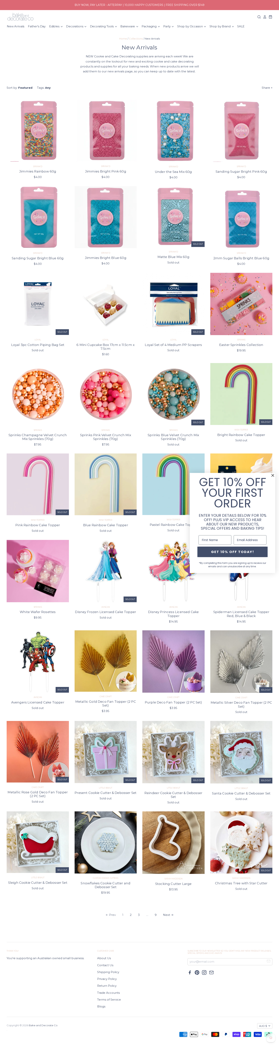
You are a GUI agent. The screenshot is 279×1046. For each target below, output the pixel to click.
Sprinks (241, 340)
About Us (104, 958)
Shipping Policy (108, 972)
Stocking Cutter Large (173, 884)
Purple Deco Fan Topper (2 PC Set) (173, 702)
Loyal (38, 340)
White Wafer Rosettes (38, 612)
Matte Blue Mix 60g (173, 257)
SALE (240, 26)
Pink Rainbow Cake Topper (37, 525)
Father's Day (37, 26)
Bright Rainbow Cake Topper (241, 435)
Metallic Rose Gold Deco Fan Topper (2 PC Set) (38, 794)
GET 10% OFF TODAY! (232, 551)
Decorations (75, 26)
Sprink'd (37, 166)
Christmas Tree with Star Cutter (241, 883)
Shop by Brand (220, 26)
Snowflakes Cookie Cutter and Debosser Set (105, 885)
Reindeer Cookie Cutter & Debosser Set (173, 795)
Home (123, 38)
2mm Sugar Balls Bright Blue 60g (241, 258)
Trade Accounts (108, 993)
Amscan (105, 607)
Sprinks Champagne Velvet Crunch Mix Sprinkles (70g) (38, 437)
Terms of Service (109, 999)
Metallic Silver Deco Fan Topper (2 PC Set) (241, 704)
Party (167, 26)
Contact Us (105, 965)
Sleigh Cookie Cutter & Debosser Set (37, 883)
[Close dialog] (273, 475)
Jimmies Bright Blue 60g (105, 258)
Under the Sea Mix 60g (173, 172)
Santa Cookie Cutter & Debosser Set (241, 793)
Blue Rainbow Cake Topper (105, 525)
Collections (136, 38)
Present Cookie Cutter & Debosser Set (105, 793)
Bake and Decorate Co (43, 1025)
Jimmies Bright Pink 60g (105, 171)
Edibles (54, 26)
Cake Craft (106, 696)
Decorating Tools (102, 26)
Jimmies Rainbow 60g (37, 171)
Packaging (149, 26)
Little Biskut (105, 788)
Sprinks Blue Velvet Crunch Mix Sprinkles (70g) (173, 437)
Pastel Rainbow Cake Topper (173, 525)
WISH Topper (241, 430)
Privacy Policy (107, 979)
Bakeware (128, 26)
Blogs (101, 1006)
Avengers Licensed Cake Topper (37, 702)
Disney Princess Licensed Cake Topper (173, 614)
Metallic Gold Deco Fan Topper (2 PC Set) (105, 703)
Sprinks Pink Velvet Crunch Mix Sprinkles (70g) (105, 437)
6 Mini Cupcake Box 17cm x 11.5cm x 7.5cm (105, 347)
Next (166, 915)
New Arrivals (15, 26)
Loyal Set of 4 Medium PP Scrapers (173, 345)
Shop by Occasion (190, 26)
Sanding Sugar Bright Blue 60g (38, 258)
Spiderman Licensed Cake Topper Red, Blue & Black (241, 614)
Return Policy (107, 985)
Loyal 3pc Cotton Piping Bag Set (37, 345)
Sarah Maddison (173, 878)
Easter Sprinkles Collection (241, 345)
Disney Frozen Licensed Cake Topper (105, 612)
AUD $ (263, 1025)
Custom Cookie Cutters (105, 878)
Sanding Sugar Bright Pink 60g (241, 171)
